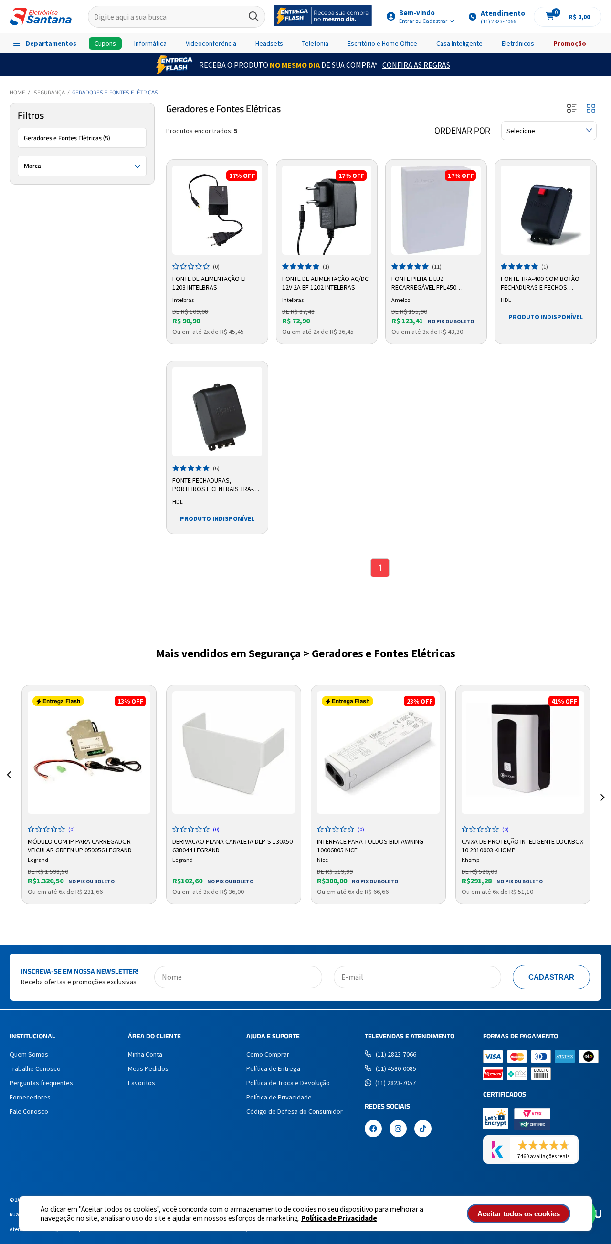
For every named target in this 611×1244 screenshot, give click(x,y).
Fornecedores (30, 1097)
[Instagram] (398, 1129)
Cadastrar (551, 977)
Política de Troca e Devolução (288, 1082)
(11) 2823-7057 (395, 1082)
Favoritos (141, 1082)
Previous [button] (8, 786)
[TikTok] (423, 1129)
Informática (150, 43)
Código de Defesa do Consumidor (294, 1111)
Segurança (49, 92)
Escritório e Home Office (382, 43)
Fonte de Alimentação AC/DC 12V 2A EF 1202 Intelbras (325, 282)
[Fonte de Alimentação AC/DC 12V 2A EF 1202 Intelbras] (326, 210)
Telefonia (315, 43)
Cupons (105, 43)
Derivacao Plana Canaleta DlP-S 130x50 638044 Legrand (232, 844)
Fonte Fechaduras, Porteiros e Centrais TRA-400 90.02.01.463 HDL (212, 485)
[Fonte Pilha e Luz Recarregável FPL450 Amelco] (436, 210)
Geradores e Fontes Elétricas (115, 92)
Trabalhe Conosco (35, 1068)
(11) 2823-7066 (396, 1054)
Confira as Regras (416, 65)
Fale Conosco (29, 1111)
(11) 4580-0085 (396, 1068)
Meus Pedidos (148, 1068)
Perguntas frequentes (41, 1082)
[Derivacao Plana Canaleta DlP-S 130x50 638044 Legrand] (233, 752)
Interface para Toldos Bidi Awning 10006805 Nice (370, 844)
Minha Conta (145, 1054)
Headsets (269, 43)
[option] (89, 794)
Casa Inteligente (459, 43)
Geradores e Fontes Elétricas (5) (67, 138)
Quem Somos (29, 1054)
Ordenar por (462, 130)
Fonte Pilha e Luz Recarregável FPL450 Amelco (423, 283)
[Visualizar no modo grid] (591, 109)
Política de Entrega (273, 1068)
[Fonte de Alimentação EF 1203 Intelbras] (217, 210)
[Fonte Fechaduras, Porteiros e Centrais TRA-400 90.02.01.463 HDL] (217, 411)
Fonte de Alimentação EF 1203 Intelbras (210, 282)
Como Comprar (267, 1054)
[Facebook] (373, 1129)
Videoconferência (211, 43)
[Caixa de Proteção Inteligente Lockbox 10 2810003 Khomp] (523, 752)
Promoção (569, 43)
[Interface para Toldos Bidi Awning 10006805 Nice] (378, 752)
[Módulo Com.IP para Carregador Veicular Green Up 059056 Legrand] (89, 752)
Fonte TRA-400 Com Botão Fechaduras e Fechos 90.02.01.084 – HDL (540, 283)
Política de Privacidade (339, 1218)
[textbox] (176, 17)
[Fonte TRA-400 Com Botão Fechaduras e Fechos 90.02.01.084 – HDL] (545, 210)
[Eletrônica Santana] (41, 16)
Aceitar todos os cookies (518, 1214)
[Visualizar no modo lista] (572, 109)
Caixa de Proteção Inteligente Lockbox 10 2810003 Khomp (522, 844)
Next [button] (602, 786)
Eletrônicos (518, 43)
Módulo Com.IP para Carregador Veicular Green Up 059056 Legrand (80, 844)
